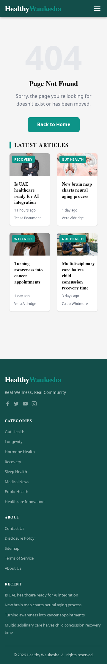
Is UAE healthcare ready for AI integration (26, 193)
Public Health (16, 491)
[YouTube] (25, 404)
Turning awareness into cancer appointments (28, 272)
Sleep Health (16, 471)
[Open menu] (97, 8)
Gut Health (14, 431)
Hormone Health (20, 451)
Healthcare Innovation (25, 501)
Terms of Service (19, 558)
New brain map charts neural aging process (77, 190)
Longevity (14, 441)
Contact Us (14, 528)
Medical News (17, 481)
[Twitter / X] (16, 404)
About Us (13, 568)
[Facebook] (7, 404)
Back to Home (53, 124)
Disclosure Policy (19, 538)
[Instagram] (34, 404)
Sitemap (12, 548)
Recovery (13, 461)
